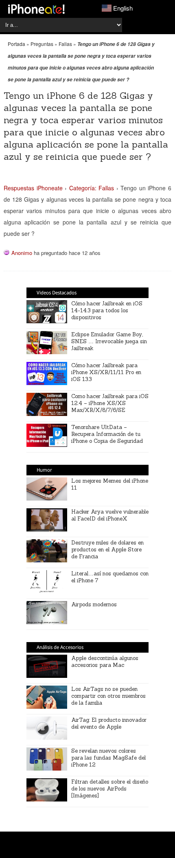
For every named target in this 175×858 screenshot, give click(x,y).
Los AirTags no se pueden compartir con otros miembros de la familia (108, 696)
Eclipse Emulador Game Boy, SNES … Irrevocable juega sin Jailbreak (109, 341)
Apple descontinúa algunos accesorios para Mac (104, 662)
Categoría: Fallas (91, 188)
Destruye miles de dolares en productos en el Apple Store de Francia (107, 549)
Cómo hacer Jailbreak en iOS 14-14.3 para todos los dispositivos (106, 310)
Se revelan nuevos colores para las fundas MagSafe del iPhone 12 (108, 757)
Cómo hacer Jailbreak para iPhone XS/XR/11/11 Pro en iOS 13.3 (106, 372)
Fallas (65, 43)
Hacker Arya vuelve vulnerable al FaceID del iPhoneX (110, 515)
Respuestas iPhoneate (33, 188)
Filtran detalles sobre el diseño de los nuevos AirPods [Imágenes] (109, 788)
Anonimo (21, 253)
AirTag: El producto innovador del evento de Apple (109, 723)
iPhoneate (36, 9)
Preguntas (42, 43)
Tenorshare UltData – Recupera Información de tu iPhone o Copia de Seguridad (107, 434)
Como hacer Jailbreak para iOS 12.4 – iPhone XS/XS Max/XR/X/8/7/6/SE (110, 403)
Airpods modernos (94, 604)
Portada (16, 43)
